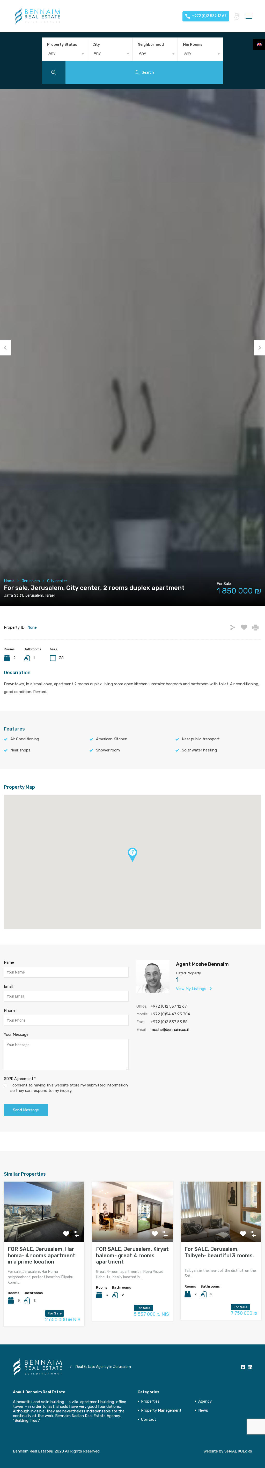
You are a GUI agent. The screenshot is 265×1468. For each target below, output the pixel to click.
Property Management (161, 1410)
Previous (5, 347)
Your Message (16, 1034)
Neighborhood (151, 44)
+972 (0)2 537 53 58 (169, 1022)
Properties (150, 1401)
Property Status (62, 44)
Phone (10, 1010)
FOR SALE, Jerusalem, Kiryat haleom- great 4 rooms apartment (132, 1255)
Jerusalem (31, 581)
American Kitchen (111, 739)
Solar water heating (199, 750)
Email (8, 986)
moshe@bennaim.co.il (170, 1029)
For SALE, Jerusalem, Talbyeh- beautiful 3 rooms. (219, 1252)
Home (9, 581)
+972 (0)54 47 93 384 (170, 1014)
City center (57, 581)
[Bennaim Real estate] (37, 23)
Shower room (108, 750)
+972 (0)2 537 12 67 (169, 1006)
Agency (205, 1401)
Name (9, 962)
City (96, 44)
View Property (44, 1230)
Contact (148, 1419)
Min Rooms (192, 44)
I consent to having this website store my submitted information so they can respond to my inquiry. (69, 1088)
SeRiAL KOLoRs (238, 1451)
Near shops (20, 750)
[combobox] (64, 54)
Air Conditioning (24, 739)
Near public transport (201, 739)
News (203, 1410)
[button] (138, 862)
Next (259, 347)
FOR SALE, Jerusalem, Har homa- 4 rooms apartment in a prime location (41, 1255)
